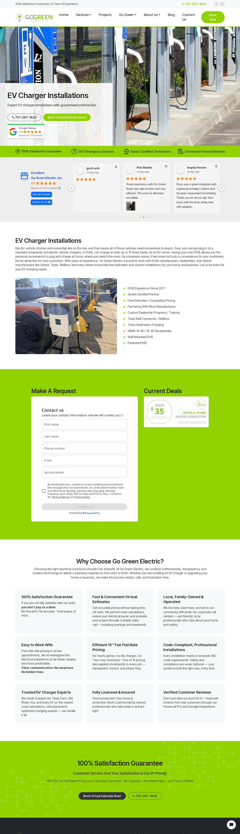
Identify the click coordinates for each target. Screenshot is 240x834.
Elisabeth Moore (147, 167)
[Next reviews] (221, 188)
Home (63, 15)
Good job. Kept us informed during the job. (92, 186)
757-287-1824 (195, 4)
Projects (105, 15)
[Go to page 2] (146, 217)
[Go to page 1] (143, 217)
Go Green (126, 15)
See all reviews (41, 194)
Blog (171, 15)
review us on (39, 202)
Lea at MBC (194, 167)
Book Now (212, 17)
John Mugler (94, 167)
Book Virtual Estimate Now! (67, 117)
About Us (151, 15)
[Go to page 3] (149, 217)
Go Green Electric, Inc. (47, 178)
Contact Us (188, 17)
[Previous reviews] (71, 188)
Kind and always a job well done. (196, 184)
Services (82, 15)
